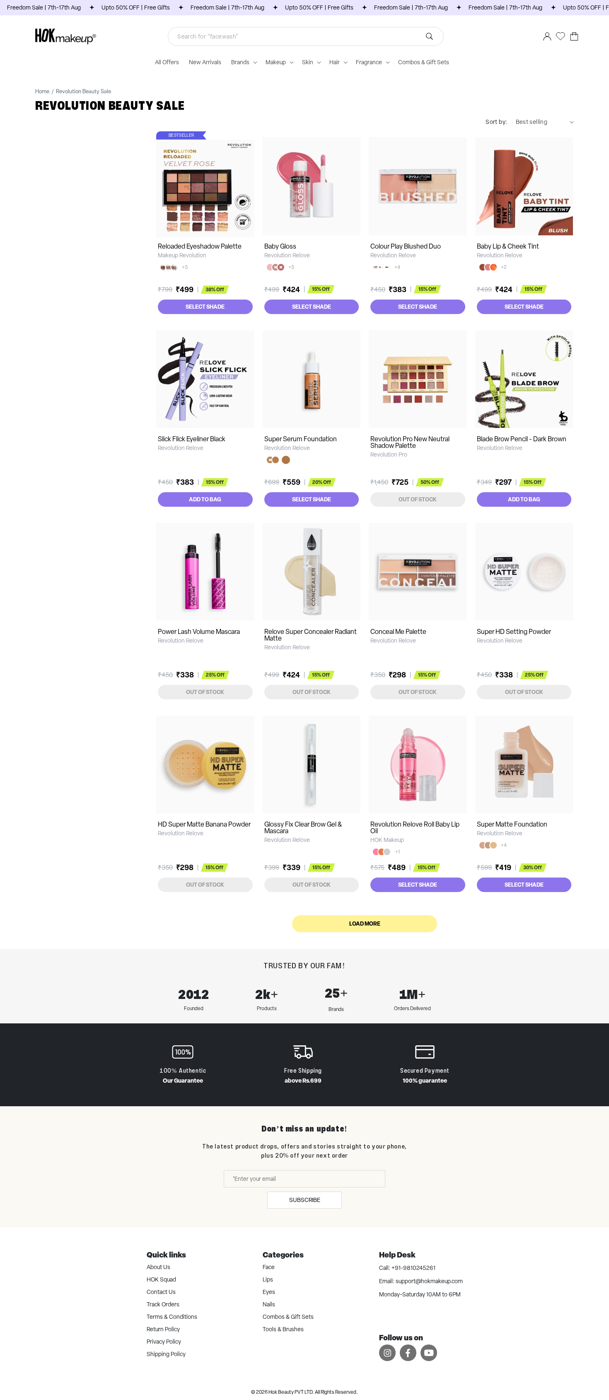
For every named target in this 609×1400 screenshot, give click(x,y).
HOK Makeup (387, 840)
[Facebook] (408, 1352)
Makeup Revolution (182, 255)
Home (42, 91)
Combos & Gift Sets (288, 1316)
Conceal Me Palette (398, 631)
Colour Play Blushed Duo (405, 246)
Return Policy (163, 1329)
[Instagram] (387, 1352)
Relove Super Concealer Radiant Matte (310, 635)
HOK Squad (161, 1279)
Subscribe (304, 1200)
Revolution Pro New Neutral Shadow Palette (410, 442)
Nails (269, 1304)
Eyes (269, 1292)
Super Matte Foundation (512, 824)
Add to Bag (205, 499)
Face (269, 1267)
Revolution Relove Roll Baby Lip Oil (414, 827)
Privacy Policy (164, 1341)
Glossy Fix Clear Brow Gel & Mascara (303, 827)
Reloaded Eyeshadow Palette (200, 246)
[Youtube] (428, 1352)
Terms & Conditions (172, 1316)
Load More (364, 923)
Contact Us (161, 1292)
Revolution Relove (287, 255)
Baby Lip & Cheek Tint (508, 246)
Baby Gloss (280, 246)
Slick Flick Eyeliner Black (191, 439)
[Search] (429, 36)
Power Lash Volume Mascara (199, 631)
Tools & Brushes (283, 1329)
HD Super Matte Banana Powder (204, 824)
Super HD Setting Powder (514, 631)
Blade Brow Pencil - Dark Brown (521, 439)
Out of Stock (418, 499)
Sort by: (496, 122)
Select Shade (205, 306)
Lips (268, 1279)
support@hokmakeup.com (429, 1281)
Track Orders (163, 1304)
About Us (158, 1267)
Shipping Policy (166, 1354)
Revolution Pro (388, 454)
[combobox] (306, 36)
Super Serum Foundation (300, 439)
